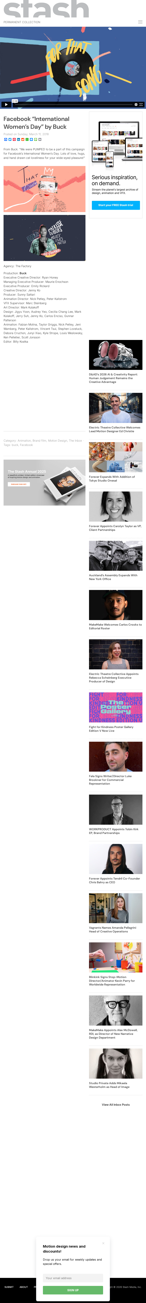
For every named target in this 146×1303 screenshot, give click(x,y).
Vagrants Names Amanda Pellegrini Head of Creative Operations (112, 929)
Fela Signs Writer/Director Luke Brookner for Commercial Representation (110, 780)
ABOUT (24, 1287)
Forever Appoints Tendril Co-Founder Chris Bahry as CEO (114, 880)
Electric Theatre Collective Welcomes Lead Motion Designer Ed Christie (114, 429)
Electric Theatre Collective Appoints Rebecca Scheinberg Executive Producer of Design (114, 677)
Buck (23, 273)
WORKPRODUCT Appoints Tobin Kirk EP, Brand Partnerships (114, 831)
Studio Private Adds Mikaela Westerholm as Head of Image (109, 1085)
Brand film (39, 440)
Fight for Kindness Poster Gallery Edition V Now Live (111, 729)
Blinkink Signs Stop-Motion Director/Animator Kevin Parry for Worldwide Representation (112, 980)
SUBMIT (9, 1287)
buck (15, 445)
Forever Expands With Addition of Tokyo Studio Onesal (112, 478)
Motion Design (57, 440)
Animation (24, 440)
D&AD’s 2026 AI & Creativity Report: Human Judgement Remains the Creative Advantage (113, 378)
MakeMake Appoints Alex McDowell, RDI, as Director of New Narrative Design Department (113, 1033)
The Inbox (75, 440)
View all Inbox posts (116, 1104)
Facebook (26, 445)
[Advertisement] (44, 395)
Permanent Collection (22, 22)
